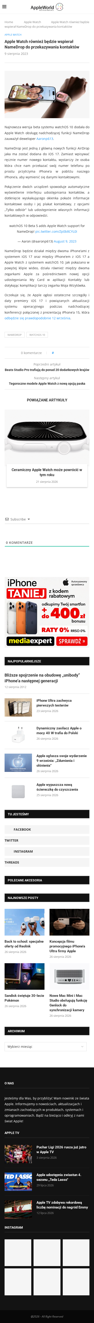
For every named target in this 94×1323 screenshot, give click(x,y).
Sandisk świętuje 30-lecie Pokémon (24, 998)
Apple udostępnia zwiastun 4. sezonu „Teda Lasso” (59, 1177)
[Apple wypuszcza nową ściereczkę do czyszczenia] (18, 791)
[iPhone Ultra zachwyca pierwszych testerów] (18, 707)
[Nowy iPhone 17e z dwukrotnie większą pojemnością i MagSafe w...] (46, 1281)
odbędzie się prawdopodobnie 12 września (37, 318)
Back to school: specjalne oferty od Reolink (24, 943)
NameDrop (15, 334)
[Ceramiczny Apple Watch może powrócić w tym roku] (47, 438)
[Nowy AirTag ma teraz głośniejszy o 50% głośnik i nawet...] (76, 1281)
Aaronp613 (45, 138)
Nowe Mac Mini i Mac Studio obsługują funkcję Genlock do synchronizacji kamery (68, 1003)
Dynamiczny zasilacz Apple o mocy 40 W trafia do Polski (59, 730)
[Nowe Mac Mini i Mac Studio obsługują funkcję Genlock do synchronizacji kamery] (69, 976)
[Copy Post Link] (67, 353)
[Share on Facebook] (61, 353)
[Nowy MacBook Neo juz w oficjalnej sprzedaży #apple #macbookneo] (76, 1252)
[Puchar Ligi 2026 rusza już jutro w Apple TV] (18, 1154)
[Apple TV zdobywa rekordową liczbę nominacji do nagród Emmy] (18, 1209)
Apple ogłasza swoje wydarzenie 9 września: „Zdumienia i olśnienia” (62, 761)
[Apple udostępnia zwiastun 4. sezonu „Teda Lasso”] (18, 1182)
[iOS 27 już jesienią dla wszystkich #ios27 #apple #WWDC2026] (46, 1252)
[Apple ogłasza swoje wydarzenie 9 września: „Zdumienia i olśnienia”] (18, 763)
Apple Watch (32, 22)
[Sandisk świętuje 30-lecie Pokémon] (24, 976)
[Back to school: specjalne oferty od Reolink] (24, 922)
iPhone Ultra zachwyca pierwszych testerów (54, 703)
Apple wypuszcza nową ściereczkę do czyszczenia (57, 787)
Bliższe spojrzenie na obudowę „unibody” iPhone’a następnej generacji (42, 678)
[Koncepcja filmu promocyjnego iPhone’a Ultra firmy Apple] (69, 922)
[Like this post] (56, 353)
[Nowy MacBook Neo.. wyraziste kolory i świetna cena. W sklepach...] (17, 1281)
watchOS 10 (37, 334)
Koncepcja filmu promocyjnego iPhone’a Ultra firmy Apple (67, 946)
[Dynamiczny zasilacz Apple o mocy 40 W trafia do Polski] (18, 735)
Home (9, 22)
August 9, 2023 (65, 241)
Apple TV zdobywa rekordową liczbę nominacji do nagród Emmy (62, 1204)
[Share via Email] (73, 353)
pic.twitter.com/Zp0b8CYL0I (56, 231)
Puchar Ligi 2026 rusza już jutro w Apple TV (61, 1149)
